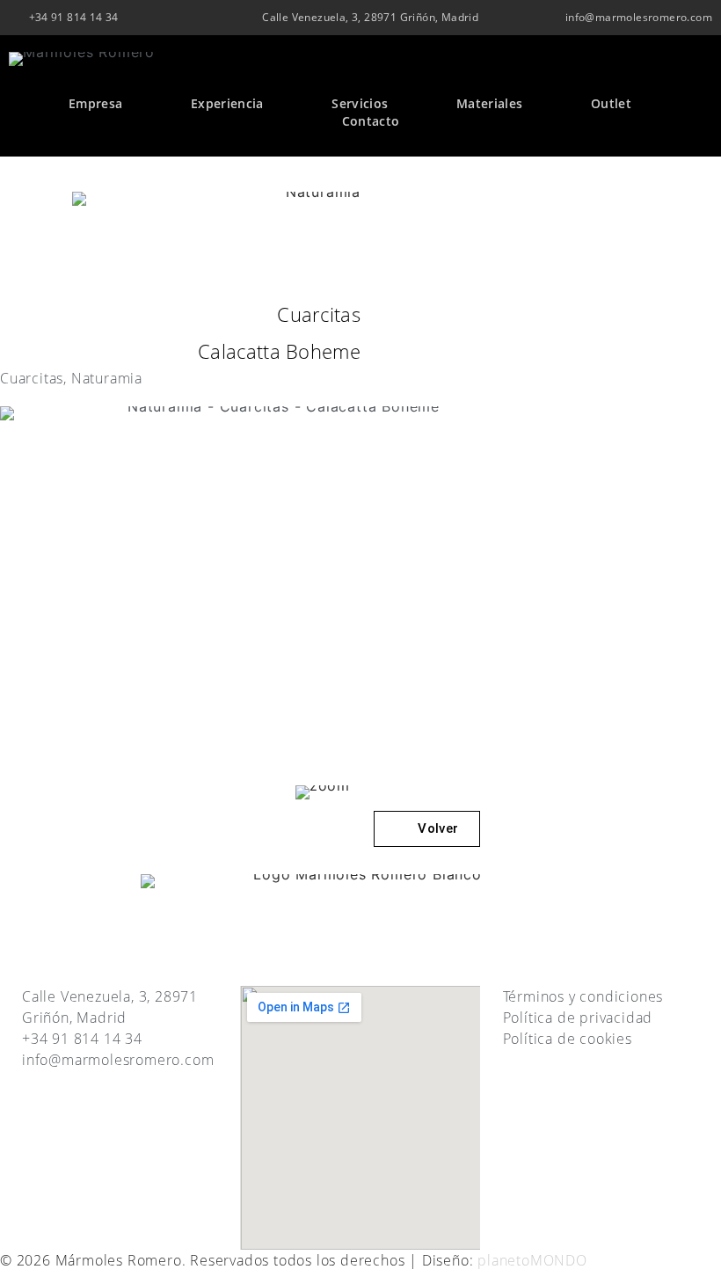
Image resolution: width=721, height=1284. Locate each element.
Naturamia (106, 378)
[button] (697, 67)
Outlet (611, 103)
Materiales (489, 103)
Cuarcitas (31, 378)
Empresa (95, 103)
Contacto (370, 121)
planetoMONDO (532, 1260)
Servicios (359, 103)
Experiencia (227, 103)
